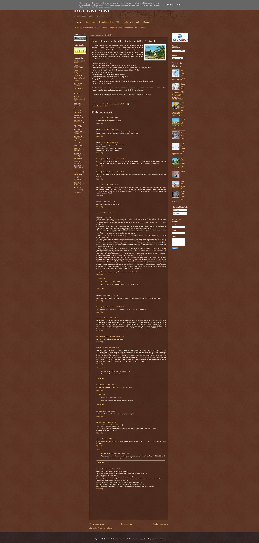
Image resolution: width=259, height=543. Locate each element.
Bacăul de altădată (102, 106)
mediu (75, 150)
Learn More (169, 5)
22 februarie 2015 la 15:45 (115, 397)
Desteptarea (77, 73)
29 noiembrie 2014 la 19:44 (110, 129)
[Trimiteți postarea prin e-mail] (128, 104)
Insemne (76, 136)
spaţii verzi (77, 172)
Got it (177, 5)
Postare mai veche (160, 524)
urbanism (76, 190)
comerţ (76, 110)
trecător (76, 184)
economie (77, 120)
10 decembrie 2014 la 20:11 (111, 347)
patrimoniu (77, 158)
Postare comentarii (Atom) (105, 528)
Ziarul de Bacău (78, 88)
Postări (177, 210)
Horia (103, 282)
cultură (76, 115)
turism (76, 187)
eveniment (77, 123)
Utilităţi (76, 192)
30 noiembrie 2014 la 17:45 (110, 185)
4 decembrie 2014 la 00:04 (110, 318)
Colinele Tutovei (78, 106)
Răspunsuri (101, 278)
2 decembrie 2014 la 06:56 (110, 295)
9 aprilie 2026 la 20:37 (113, 469)
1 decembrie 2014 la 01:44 (110, 201)
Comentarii (178, 213)
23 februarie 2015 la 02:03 (108, 422)
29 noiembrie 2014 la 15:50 (110, 118)
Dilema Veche (78, 75)
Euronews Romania (79, 78)
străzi (75, 182)
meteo (76, 153)
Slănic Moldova (78, 167)
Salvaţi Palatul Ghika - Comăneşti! (182, 185)
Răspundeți (99, 123)
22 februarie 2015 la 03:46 (112, 282)
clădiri (75, 103)
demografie (77, 117)
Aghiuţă (76, 65)
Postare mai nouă (96, 524)
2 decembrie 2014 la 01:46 (110, 213)
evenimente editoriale (77, 126)
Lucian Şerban (101, 159)
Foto (75, 133)
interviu (76, 143)
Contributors (77, 70)
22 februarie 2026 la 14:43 (121, 453)
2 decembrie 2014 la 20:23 (116, 307)
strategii (76, 179)
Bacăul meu (90, 22)
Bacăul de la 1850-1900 (109, 22)
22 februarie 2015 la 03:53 (108, 385)
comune (76, 112)
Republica (77, 86)
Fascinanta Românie (77, 130)
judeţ (75, 148)
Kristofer (76, 80)
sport (75, 177)
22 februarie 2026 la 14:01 (109, 439)
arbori (75, 96)
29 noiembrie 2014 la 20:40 (110, 142)
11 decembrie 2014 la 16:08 (122, 371)
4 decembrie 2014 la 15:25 (116, 336)
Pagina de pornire (128, 524)
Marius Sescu (78, 83)
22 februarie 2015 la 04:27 (108, 411)
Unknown (99, 295)
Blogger (162, 539)
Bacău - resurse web (131, 22)
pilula (75, 161)
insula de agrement (79, 139)
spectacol (77, 174)
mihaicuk (99, 201)
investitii (76, 145)
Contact (146, 22)
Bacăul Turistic (78, 67)
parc (75, 156)
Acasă (78, 22)
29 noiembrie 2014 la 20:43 (116, 172)
